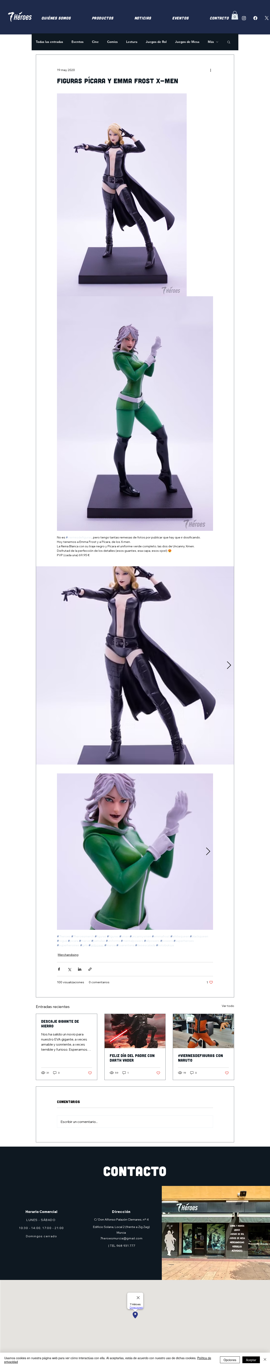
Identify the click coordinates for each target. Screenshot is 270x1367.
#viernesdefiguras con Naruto (200, 1057)
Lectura (131, 42)
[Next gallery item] (229, 665)
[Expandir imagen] (135, 665)
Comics (112, 42)
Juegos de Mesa (187, 42)
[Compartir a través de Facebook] (59, 969)
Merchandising (68, 955)
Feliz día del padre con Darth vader (132, 1057)
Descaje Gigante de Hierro (60, 1023)
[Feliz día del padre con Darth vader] (135, 1031)
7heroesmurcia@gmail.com (121, 1238)
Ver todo (228, 1006)
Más (211, 42)
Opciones (230, 1360)
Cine (95, 42)
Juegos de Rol (156, 42)
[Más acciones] (210, 69)
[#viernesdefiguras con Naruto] (203, 1031)
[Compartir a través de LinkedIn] (80, 969)
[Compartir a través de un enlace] (90, 969)
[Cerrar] (264, 1360)
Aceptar (251, 1360)
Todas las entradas (49, 42)
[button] (234, 15)
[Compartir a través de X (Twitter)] (69, 969)
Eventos (78, 42)
